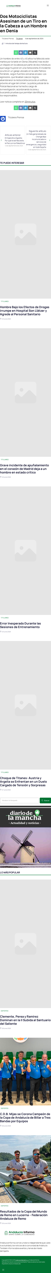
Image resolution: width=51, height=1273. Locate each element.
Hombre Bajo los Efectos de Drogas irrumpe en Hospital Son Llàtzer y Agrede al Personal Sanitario (24, 310)
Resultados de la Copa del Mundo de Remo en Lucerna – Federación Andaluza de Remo (24, 1215)
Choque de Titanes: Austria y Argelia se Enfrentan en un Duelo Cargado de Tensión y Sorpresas (23, 781)
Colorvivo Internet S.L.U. (22, 1260)
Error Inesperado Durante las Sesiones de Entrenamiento (20, 625)
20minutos (30, 101)
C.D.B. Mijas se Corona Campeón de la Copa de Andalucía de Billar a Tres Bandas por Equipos (25, 1117)
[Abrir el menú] (47, 5)
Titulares (19, 38)
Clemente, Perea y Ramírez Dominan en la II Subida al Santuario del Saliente (25, 1020)
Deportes (4, 1011)
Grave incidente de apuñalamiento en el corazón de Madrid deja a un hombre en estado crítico (24, 468)
